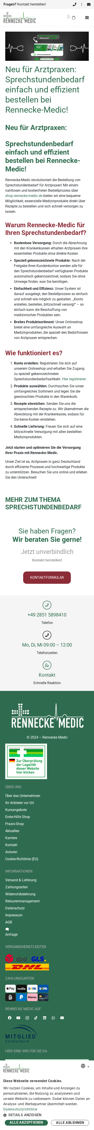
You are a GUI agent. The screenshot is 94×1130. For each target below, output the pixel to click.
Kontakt (47, 675)
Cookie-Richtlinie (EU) (21, 859)
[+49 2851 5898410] (47, 605)
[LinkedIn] (44, 1017)
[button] (47, 1115)
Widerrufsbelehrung (20, 894)
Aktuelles (12, 831)
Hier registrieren (74, 379)
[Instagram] (27, 1018)
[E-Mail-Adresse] (62, 1017)
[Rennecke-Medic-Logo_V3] (19, 17)
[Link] (74, 4)
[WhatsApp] (53, 1017)
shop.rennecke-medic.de (23, 196)
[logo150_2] (47, 1034)
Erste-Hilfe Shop (17, 817)
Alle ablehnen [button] (70, 1123)
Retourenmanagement (22, 901)
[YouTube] (18, 1017)
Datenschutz (15, 908)
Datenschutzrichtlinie (20, 1109)
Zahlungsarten (16, 887)
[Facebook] (9, 1017)
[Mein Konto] (68, 18)
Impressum (14, 915)
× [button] (88, 1066)
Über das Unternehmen (22, 796)
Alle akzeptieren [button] (26, 1122)
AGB (8, 922)
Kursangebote (16, 810)
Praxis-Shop (14, 824)
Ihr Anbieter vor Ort (19, 803)
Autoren (11, 852)
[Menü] (87, 17)
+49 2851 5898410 (47, 615)
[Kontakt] (47, 665)
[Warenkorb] (74, 17)
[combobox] (83, 1066)
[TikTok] (35, 1017)
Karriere (11, 838)
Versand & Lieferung (21, 880)
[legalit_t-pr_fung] (26, 761)
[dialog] (47, 1095)
